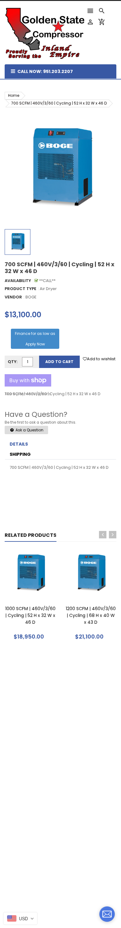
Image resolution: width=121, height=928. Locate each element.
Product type (20, 289)
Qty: (12, 362)
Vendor (13, 297)
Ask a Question (29, 430)
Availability (18, 281)
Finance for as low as (35, 339)
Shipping (20, 454)
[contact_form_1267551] (107, 914)
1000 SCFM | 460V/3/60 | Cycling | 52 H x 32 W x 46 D (30, 615)
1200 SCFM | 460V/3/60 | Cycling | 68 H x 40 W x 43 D (91, 615)
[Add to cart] (39, 592)
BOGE (31, 297)
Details (19, 444)
